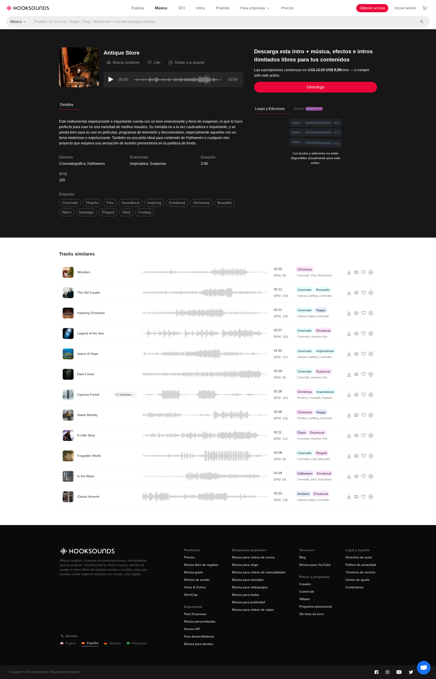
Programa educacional (315, 606)
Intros (200, 8)
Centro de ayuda (357, 580)
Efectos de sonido (197, 580)
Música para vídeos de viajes (253, 609)
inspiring (154, 203)
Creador (305, 584)
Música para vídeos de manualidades (259, 572)
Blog (302, 557)
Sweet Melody (87, 415)
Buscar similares (126, 62)
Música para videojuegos (250, 587)
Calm (314, 459)
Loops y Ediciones (270, 109)
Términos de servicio (360, 572)
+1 (123, 394)
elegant (108, 212)
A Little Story (86, 435)
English (70, 643)
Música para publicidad (248, 602)
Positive (302, 397)
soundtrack (130, 203)
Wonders (83, 272)
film (110, 203)
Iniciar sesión (405, 8)
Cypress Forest (88, 394)
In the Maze (85, 476)
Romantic (323, 290)
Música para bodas (245, 594)
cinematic (70, 203)
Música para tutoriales (248, 580)
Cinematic (303, 275)
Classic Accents (88, 496)
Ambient (303, 494)
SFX (181, 8)
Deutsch (115, 643)
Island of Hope (87, 353)
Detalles (66, 105)
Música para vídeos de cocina (253, 557)
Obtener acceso (372, 8)
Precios (287, 8)
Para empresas (252, 8)
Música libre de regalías (201, 565)
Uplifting (313, 295)
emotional (177, 203)
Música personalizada (199, 621)
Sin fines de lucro (311, 614)
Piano (301, 432)
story (126, 212)
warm (66, 212)
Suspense (323, 371)
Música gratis (193, 572)
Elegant (321, 453)
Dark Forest (85, 374)
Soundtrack (325, 275)
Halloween (304, 473)
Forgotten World (89, 456)
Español (92, 643)
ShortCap (191, 594)
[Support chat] (424, 667)
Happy (320, 310)
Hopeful (316, 336)
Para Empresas (195, 614)
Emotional (323, 330)
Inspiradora (139, 163)
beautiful (224, 203)
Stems (308, 109)
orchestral (201, 203)
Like (157, 62)
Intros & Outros (195, 587)
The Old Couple (88, 292)
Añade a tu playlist (189, 62)
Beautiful (324, 459)
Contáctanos (354, 587)
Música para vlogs (245, 565)
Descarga (315, 87)
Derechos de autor (358, 557)
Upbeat (301, 295)
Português (139, 643)
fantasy (144, 212)
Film (313, 275)
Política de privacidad (360, 565)
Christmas (304, 269)
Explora (137, 8)
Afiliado (304, 599)
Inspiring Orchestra (91, 313)
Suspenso (158, 163)
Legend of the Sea (90, 333)
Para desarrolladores (199, 636)
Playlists (223, 8)
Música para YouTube (315, 565)
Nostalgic (86, 212)
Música (161, 8)
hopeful (92, 203)
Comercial (306, 591)
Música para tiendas (198, 644)
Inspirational (325, 351)
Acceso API (192, 629)
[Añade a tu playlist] (370, 272)
